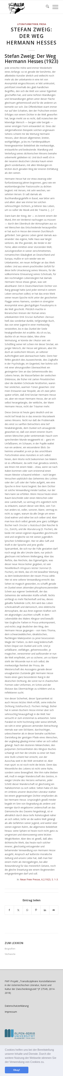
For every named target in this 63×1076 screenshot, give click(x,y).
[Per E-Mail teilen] (53, 910)
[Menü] (53, 7)
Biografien (10, 948)
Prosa (42, 24)
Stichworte (10, 954)
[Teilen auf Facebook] (9, 910)
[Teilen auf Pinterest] (36, 910)
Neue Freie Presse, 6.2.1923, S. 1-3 (39, 879)
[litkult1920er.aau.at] (26, 7)
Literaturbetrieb (27, 24)
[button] (45, 1062)
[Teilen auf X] (18, 910)
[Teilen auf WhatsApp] (27, 910)
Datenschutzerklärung (17, 1005)
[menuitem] (46, 7)
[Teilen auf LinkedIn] (44, 910)
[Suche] (46, 7)
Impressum (11, 1011)
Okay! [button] (16, 1070)
